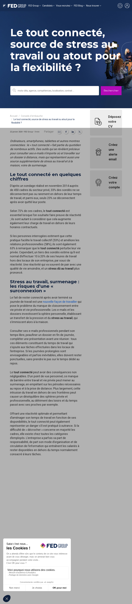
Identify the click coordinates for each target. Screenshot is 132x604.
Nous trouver (92, 5)
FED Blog (78, 5)
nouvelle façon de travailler (60, 301)
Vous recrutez (63, 5)
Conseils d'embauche (32, 116)
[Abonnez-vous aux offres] (120, 6)
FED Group (33, 5)
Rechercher (111, 90)
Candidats (47, 5)
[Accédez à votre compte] (127, 6)
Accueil (13, 116)
